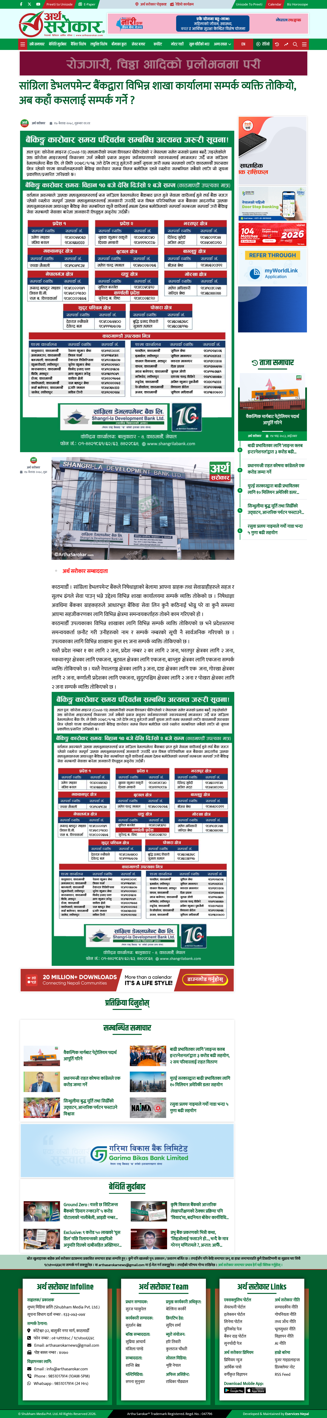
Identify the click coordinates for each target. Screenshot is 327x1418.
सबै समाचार (37, 44)
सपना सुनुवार (135, 1381)
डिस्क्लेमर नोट (285, 1367)
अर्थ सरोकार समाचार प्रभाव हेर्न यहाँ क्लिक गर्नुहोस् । (250, 1265)
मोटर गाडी (177, 44)
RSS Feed (282, 1374)
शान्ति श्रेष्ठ (133, 1365)
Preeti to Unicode (60, 4)
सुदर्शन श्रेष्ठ (133, 1325)
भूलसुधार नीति (285, 1329)
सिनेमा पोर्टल (233, 1321)
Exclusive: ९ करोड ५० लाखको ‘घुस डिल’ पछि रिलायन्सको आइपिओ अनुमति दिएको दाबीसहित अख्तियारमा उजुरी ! (93, 1238)
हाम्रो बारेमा (282, 1352)
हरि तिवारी (173, 1342)
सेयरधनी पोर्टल (234, 1307)
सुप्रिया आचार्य (135, 1342)
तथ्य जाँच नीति (285, 1321)
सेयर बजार (138, 44)
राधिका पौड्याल (177, 1381)
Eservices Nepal (297, 1414)
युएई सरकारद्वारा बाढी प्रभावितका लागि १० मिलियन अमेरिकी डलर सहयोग (200, 1081)
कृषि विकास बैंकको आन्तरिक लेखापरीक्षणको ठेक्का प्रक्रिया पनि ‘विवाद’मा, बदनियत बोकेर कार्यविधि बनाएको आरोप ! (198, 1211)
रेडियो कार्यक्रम (185, 4)
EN (243, 44)
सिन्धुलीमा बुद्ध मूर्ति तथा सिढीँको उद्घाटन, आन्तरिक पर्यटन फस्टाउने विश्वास (90, 1107)
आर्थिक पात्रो (232, 1367)
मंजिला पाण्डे (134, 1349)
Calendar (274, 4)
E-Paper (89, 4)
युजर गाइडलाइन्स (287, 1360)
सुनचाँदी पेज (233, 1343)
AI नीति (280, 1343)
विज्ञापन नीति (284, 1336)
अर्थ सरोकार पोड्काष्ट (153, 4)
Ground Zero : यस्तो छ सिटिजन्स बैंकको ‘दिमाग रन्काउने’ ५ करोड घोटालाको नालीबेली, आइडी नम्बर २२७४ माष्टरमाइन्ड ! (91, 1211)
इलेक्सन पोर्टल (234, 1314)
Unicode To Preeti (249, 4)
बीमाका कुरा (119, 44)
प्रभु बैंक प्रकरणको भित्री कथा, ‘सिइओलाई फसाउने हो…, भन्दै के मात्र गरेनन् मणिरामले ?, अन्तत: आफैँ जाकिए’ (199, 1238)
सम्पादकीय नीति (286, 1307)
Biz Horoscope (297, 4)
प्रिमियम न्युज (233, 1360)
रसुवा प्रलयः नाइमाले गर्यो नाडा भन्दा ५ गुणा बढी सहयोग (199, 1107)
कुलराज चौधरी (176, 1349)
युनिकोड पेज (233, 1329)
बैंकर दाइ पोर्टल (235, 1336)
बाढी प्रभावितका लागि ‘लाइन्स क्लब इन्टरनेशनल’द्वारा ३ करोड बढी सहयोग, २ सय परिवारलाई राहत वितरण (199, 1056)
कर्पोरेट (158, 44)
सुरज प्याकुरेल (136, 1309)
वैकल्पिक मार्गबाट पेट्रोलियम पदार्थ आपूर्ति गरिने (90, 1056)
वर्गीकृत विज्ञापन (235, 1374)
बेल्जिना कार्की (176, 1309)
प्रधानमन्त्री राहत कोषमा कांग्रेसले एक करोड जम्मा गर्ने (92, 1081)
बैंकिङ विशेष (78, 44)
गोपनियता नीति (285, 1314)
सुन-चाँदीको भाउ (199, 44)
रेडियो (265, 44)
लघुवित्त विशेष (98, 44)
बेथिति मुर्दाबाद (57, 44)
